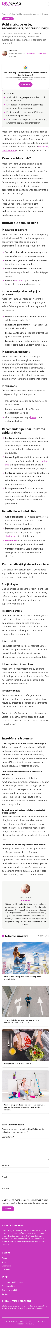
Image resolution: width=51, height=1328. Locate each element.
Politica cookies (8, 1286)
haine (33, 417)
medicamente (9, 150)
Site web (5, 1188)
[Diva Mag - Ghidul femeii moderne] (12, 4)
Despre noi (6, 1266)
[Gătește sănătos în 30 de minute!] (25, 1045)
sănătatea (10, 536)
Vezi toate (43, 936)
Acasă (4, 14)
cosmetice (43, 146)
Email (5, 1177)
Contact (5, 1294)
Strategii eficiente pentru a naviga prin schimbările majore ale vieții (21, 1021)
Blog (4, 1262)
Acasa (4, 1258)
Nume (5, 1165)
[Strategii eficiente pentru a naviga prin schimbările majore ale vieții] (25, 1001)
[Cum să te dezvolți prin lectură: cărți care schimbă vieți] (25, 958)
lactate (18, 280)
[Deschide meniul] (47, 4)
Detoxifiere (11, 540)
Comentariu (8, 1137)
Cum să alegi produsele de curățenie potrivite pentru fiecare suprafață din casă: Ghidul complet (24, 1107)
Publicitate (6, 1269)
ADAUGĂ (25, 84)
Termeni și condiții (9, 1290)
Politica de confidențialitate (13, 1282)
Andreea (13, 50)
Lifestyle (12, 14)
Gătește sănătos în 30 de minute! (18, 1063)
